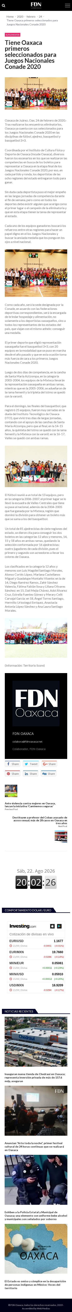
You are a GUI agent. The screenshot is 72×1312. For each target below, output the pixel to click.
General (9, 1069)
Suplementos (12, 35)
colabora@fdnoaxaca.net (27, 741)
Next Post (62, 826)
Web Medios (43, 1308)
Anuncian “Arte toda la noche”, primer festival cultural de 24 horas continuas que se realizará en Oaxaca (34, 1146)
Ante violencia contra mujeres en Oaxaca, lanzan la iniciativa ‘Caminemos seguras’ (30, 805)
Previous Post (11, 809)
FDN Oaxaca (23, 733)
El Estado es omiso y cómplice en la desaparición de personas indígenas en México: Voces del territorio (35, 1285)
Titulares (10, 1207)
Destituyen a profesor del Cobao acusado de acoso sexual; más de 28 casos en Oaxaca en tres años (39, 820)
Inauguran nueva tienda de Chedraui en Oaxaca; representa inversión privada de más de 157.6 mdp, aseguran (35, 1077)
